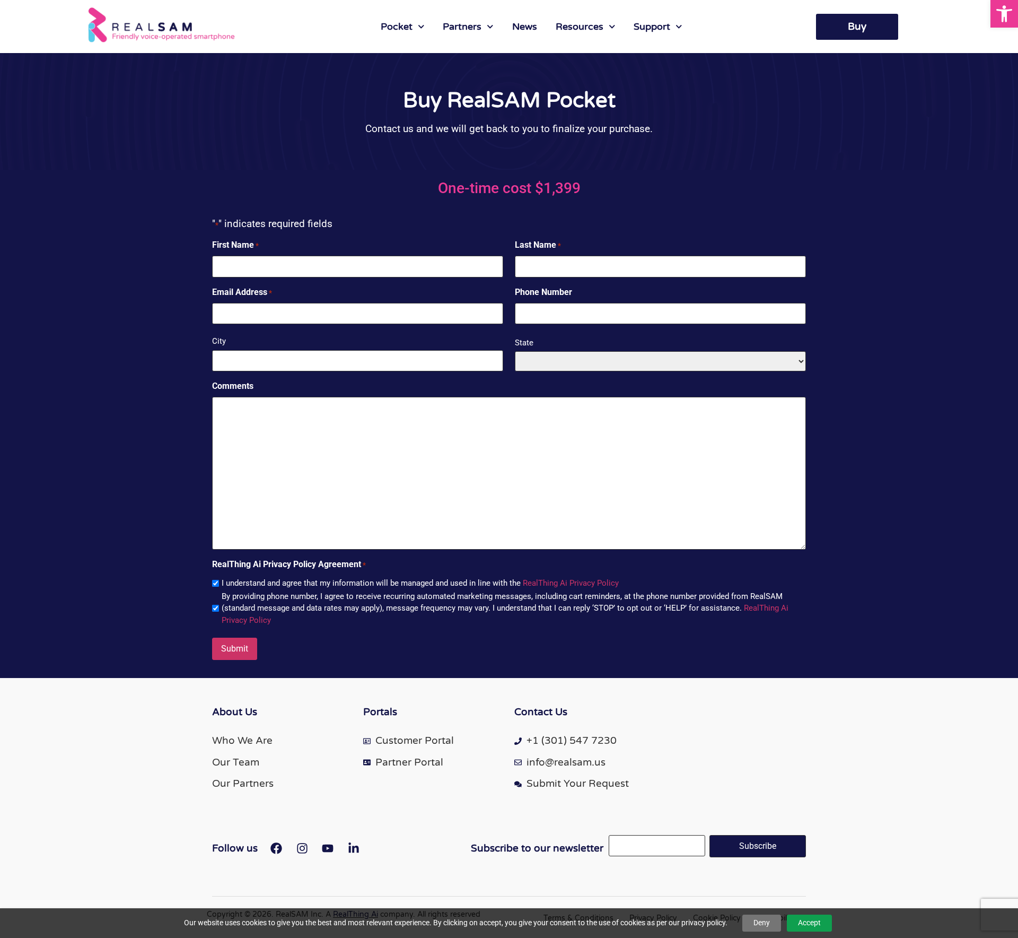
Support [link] (652, 26)
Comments (232, 386)
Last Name (538, 245)
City (219, 341)
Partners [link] (462, 26)
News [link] (524, 26)
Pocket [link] (397, 26)
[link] (1004, 14)
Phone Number (543, 292)
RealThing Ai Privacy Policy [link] (571, 583)
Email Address (242, 292)
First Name (235, 245)
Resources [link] (579, 26)
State (524, 343)
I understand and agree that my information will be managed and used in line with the (420, 583)
